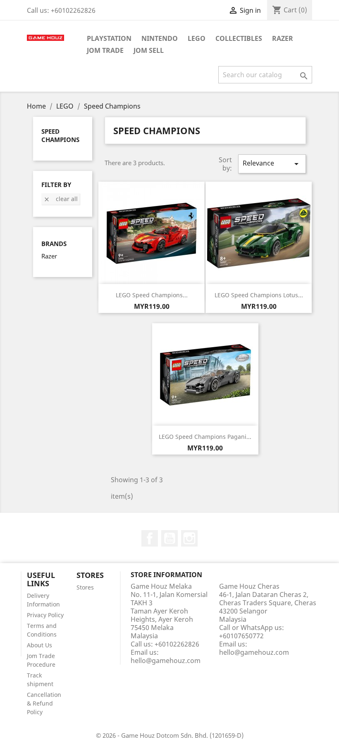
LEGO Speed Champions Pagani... (205, 436)
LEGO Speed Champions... (152, 295)
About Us (39, 645)
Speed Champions (60, 135)
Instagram (189, 538)
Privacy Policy (45, 615)
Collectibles (238, 38)
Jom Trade (105, 50)
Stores (85, 587)
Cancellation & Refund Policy (44, 703)
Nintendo (159, 38)
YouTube (169, 538)
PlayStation (109, 38)
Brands (54, 243)
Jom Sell (149, 50)
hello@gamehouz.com (166, 660)
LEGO (196, 38)
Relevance (272, 164)
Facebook (149, 538)
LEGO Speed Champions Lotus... (259, 295)
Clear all (60, 199)
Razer (282, 38)
